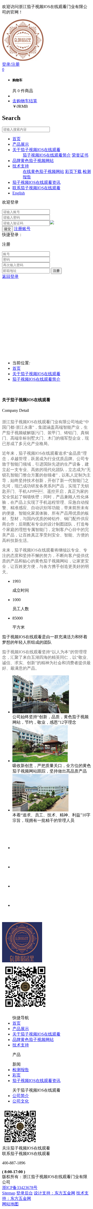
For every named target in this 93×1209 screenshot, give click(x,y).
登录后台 (24, 1193)
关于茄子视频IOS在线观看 (36, 374)
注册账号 (22, 228)
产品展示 (20, 1028)
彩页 (16, 1075)
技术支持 (20, 1045)
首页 (16, 368)
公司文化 (20, 1101)
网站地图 (10, 1204)
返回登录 (10, 276)
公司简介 (20, 1095)
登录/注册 (11, 64)
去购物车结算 (24, 101)
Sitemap (8, 1193)
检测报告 (20, 1069)
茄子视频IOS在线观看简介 (36, 379)
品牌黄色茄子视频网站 (33, 1039)
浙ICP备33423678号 (19, 1187)
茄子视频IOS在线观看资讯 (36, 1080)
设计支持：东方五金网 (54, 1193)
